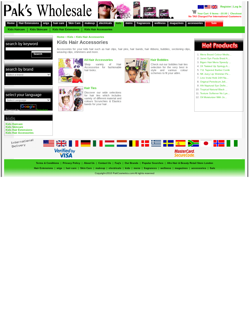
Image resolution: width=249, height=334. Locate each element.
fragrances (143, 23)
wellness (160, 23)
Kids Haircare (16, 29)
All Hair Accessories (98, 60)
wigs (46, 23)
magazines (177, 23)
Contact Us (104, 163)
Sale (214, 23)
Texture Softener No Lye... (215, 93)
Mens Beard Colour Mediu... (215, 54)
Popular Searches (152, 163)
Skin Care (74, 23)
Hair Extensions (29, 23)
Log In (237, 6)
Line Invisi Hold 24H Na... (214, 77)
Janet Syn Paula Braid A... (215, 58)
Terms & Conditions (47, 163)
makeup (90, 23)
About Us (89, 163)
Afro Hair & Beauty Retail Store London (190, 163)
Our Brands (131, 163)
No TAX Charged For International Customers (214, 16)
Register (225, 6)
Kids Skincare (38, 29)
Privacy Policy (71, 163)
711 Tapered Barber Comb (215, 70)
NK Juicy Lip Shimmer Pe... (215, 74)
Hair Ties (90, 88)
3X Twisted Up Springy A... (215, 66)
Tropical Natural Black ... (213, 89)
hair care (58, 23)
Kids (70, 36)
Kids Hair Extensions (66, 29)
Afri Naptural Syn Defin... (214, 85)
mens (129, 23)
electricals (105, 23)
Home (11, 23)
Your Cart (202, 13)
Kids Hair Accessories (98, 29)
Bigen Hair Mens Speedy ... (215, 62)
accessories (195, 23)
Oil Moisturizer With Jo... (213, 97)
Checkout (235, 13)
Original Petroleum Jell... (213, 81)
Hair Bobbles (160, 60)
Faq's (118, 163)
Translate (42, 110)
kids (118, 23)
